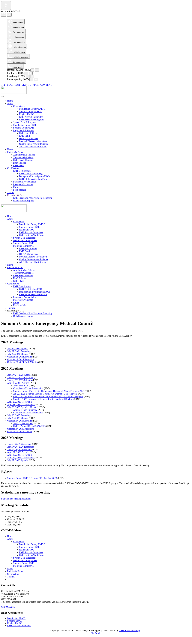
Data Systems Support (23, 200)
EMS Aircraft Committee (31, 117)
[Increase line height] (32, 76)
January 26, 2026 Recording (20, 447)
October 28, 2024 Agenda (19, 356)
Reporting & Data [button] (15, 310)
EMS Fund (24, 136)
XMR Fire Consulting (129, 630)
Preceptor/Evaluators (23, 184)
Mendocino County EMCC (32, 109)
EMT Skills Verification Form (33, 179)
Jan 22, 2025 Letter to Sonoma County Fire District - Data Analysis (45, 393)
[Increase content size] (37, 70)
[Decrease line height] (28, 76)
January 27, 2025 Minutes (19, 380)
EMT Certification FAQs (31, 173)
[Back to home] (14, 93)
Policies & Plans (15, 152)
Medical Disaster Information (33, 141)
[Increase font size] (31, 73)
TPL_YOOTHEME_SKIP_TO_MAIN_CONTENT (26, 85)
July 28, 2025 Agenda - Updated (22, 407)
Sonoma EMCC (14, 620)
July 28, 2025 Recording (19, 415)
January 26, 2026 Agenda (19, 444)
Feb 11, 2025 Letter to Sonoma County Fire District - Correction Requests (48, 396)
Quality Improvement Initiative (33, 144)
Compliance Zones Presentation (28, 388)
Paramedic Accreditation (24, 181)
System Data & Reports (24, 122)
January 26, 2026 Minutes (19, 449)
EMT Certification (22, 171)
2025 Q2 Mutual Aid (23, 423)
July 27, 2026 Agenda (17, 460)
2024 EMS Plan (20, 385)
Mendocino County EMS (25, 125)
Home (10, 100)
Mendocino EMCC (16, 618)
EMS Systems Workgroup (31, 119)
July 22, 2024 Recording (19, 351)
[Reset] (3, 15)
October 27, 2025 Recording (20, 429)
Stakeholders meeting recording (16, 498)
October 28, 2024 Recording (20, 359)
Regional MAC (26, 114)
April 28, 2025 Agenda (18, 383)
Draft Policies (19, 162)
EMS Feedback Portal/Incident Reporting (32, 198)
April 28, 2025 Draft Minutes (21, 404)
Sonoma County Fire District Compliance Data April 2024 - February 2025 (48, 391)
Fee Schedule (19, 189)
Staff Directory (8, 607)
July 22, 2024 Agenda (17, 348)
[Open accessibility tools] (6, 5)
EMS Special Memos (23, 160)
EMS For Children (28, 133)
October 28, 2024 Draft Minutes (22, 362)
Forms (16, 187)
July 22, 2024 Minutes (17, 354)
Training (11, 192)
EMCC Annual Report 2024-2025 (29, 426)
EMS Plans (18, 165)
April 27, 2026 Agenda (18, 452)
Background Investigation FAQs (34, 176)
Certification (13, 168)
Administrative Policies (24, 154)
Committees (18, 106)
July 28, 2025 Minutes (17, 418)
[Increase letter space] (36, 79)
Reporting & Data (15, 195)
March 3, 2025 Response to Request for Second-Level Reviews (43, 399)
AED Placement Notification (32, 146)
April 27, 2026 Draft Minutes (21, 457)
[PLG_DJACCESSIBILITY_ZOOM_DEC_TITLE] (32, 70)
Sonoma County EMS (23, 127)
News (10, 149)
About (10, 103)
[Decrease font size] (26, 73)
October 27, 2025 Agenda (19, 420)
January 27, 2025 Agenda (19, 375)
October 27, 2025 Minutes (19, 431)
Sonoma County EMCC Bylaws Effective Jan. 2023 (32, 478)
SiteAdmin (96, 633)
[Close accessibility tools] (9, 15)
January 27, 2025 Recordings (21, 377)
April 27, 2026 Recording (19, 455)
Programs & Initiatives (23, 130)
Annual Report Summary (25, 410)
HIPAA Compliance (28, 138)
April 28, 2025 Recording (19, 402)
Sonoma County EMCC (30, 111)
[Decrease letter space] (31, 79)
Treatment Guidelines (23, 157)
